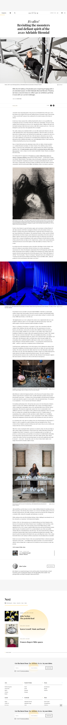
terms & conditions (25, 671)
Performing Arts (9, 603)
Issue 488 (31, 612)
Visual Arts (15, 105)
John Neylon (19, 98)
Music (23, 603)
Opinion (21, 612)
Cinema (14, 603)
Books (26, 603)
